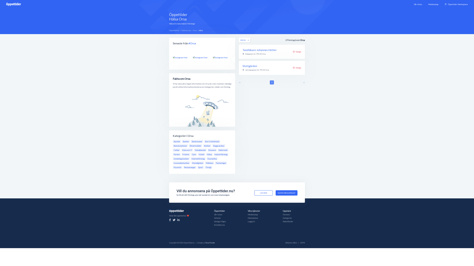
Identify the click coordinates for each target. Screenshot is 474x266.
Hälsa (209, 154)
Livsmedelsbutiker (181, 163)
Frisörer (185, 154)
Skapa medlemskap (286, 193)
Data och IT (187, 150)
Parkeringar (221, 163)
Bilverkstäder (195, 146)
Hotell (201, 154)
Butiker (207, 146)
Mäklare (209, 163)
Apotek (177, 141)
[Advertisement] (252, 18)
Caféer (176, 150)
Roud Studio (210, 243)
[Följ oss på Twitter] (174, 220)
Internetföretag (198, 159)
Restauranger (190, 167)
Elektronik (223, 150)
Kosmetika (212, 159)
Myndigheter (197, 163)
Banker (186, 141)
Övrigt (208, 167)
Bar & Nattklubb (212, 141)
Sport (200, 167)
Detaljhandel (200, 150)
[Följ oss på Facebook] (170, 220)
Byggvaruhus (218, 146)
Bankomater (197, 141)
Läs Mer (263, 193)
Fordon (177, 154)
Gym (194, 154)
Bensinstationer (180, 146)
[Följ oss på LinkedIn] (178, 220)
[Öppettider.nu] (13, 4)
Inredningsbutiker (181, 159)
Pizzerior (177, 167)
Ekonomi (212, 150)
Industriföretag (221, 154)
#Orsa (192, 43)
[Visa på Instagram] (181, 57)
